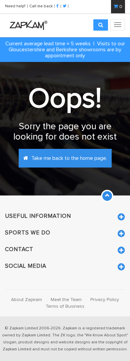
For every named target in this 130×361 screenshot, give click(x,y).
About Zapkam (26, 299)
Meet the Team (66, 299)
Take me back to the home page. (68, 158)
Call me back (41, 6)
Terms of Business (65, 306)
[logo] (27, 25)
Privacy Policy (104, 299)
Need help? (15, 6)
